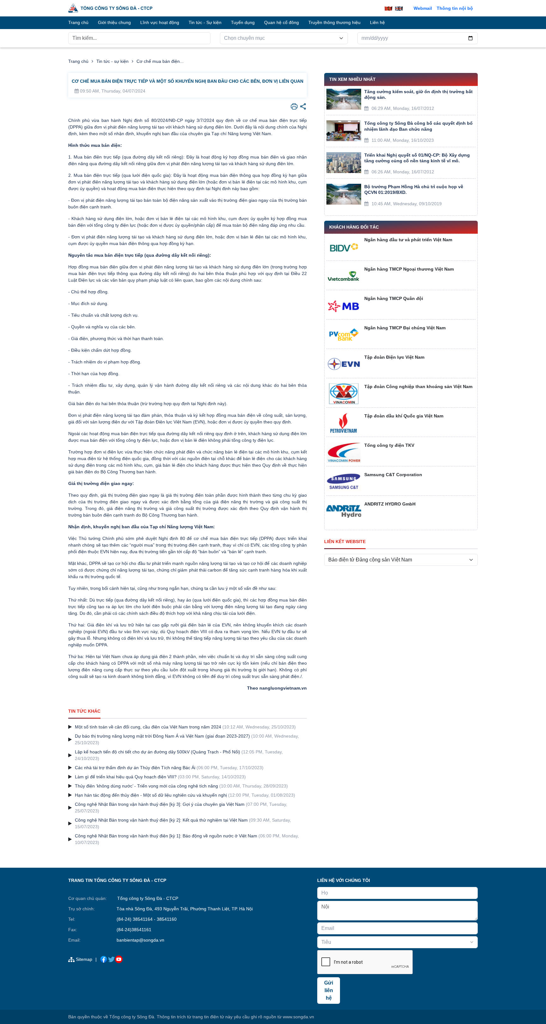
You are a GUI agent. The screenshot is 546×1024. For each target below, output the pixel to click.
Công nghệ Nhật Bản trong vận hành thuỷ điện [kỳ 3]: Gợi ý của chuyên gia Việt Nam (160, 804)
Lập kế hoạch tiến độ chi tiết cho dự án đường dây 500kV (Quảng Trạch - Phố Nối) (157, 751)
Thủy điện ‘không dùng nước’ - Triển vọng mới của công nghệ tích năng (146, 785)
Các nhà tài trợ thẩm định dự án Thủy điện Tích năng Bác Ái (135, 767)
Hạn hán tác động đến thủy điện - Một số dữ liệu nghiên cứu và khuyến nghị (151, 795)
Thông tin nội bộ (455, 8)
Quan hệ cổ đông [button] (281, 22)
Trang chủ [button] (78, 22)
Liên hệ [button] (377, 22)
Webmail (423, 8)
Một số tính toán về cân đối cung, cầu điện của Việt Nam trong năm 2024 (148, 726)
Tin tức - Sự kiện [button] (205, 22)
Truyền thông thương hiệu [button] (334, 22)
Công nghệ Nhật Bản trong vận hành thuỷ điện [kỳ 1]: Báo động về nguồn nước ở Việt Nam (166, 835)
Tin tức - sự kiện (112, 61)
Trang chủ (78, 61)
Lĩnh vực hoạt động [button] (159, 22)
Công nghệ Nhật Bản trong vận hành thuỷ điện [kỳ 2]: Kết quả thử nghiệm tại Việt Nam (161, 820)
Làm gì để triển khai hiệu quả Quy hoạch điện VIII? (126, 776)
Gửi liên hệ (328, 990)
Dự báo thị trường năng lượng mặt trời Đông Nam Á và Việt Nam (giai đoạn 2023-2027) (162, 736)
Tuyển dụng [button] (243, 22)
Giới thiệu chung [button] (114, 22)
